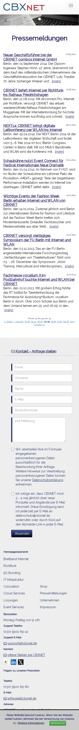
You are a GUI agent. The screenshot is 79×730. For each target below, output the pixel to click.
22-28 (27, 321)
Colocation (11, 586)
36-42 (40, 321)
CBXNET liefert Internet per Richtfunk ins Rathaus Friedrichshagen (33, 92)
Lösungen (11, 600)
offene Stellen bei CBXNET (26, 655)
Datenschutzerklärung (47, 480)
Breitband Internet (16, 559)
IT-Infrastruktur (14, 579)
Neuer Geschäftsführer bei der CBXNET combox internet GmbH (30, 57)
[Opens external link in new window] (6, 661)
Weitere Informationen (31, 723)
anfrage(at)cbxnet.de (21, 698)
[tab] (39, 351)
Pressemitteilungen (53, 593)
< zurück (18, 321)
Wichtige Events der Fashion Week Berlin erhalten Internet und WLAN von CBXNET (34, 200)
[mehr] (56, 81)
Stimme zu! (58, 723)
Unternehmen (49, 600)
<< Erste (8, 321)
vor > (72, 321)
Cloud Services (14, 593)
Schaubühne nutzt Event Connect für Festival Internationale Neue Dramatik (33, 163)
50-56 (53, 321)
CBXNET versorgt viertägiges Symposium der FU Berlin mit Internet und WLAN (37, 240)
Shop (43, 586)
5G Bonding (12, 573)
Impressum (48, 607)
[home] (24, 5)
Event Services (14, 607)
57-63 (59, 321)
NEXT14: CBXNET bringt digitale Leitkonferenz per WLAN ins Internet (32, 128)
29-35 (33, 321)
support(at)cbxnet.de (22, 643)
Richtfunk (10, 566)
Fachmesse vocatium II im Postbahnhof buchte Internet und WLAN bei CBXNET (38, 279)
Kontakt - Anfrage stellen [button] (35, 351)
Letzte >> (39, 324)
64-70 (66, 321)
